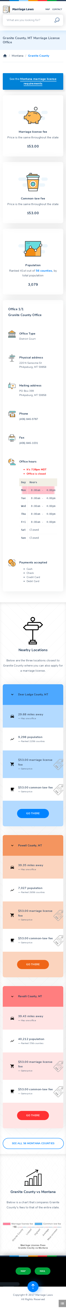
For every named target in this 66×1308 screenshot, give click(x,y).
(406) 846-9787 (28, 419)
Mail (42, 1271)
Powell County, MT (30, 845)
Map (47, 9)
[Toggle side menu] (62, 1303)
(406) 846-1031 (28, 443)
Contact (57, 9)
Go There (33, 813)
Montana (17, 56)
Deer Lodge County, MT (33, 694)
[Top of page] (32, 1286)
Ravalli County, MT (30, 996)
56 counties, (45, 271)
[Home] (5, 56)
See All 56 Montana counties (33, 1143)
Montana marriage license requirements (38, 81)
